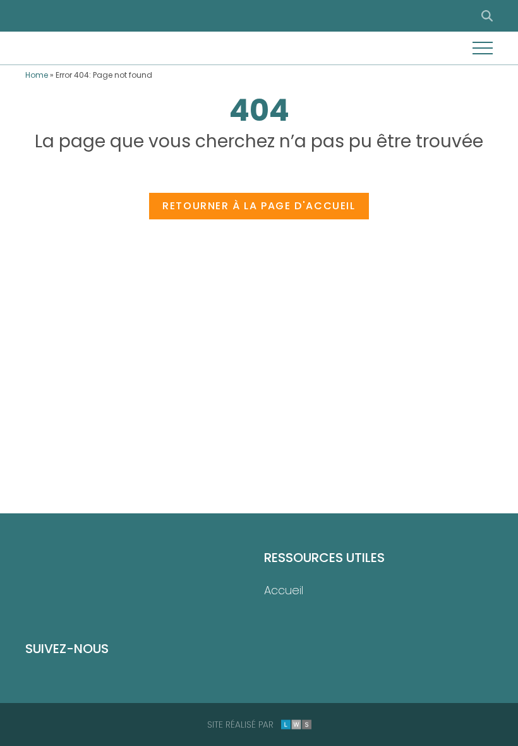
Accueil (283, 590)
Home (36, 75)
